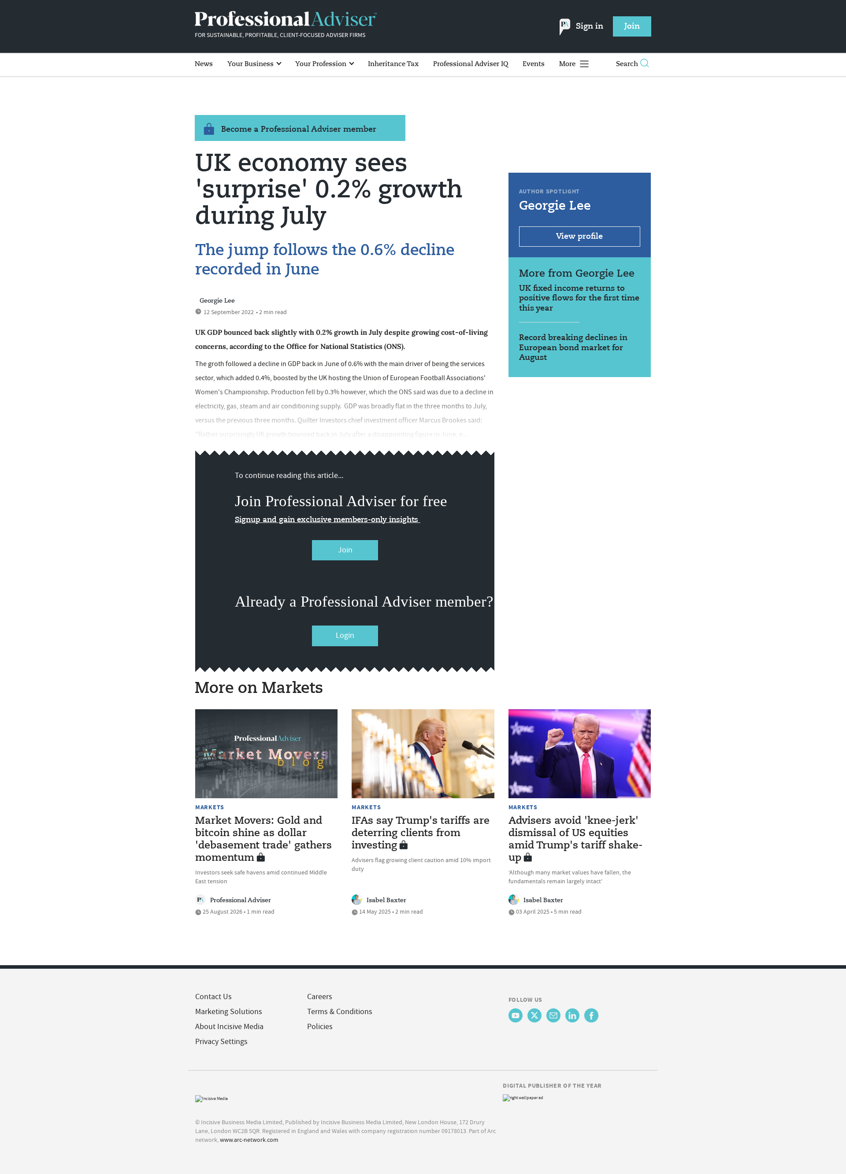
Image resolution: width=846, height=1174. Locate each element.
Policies (320, 1027)
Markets (209, 807)
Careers (319, 997)
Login (345, 635)
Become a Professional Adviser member (298, 129)
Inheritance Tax (393, 64)
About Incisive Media (229, 1027)
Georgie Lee (217, 301)
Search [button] (627, 64)
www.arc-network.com (249, 1140)
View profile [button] (579, 237)
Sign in (589, 26)
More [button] (568, 64)
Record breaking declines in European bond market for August (573, 348)
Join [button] (632, 26)
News (204, 64)
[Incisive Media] (211, 1097)
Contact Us (213, 997)
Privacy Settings (221, 1042)
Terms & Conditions (339, 1012)
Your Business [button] (251, 64)
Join (345, 550)
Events (534, 64)
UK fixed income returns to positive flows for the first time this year (579, 298)
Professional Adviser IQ (470, 64)
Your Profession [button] (321, 64)
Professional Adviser (240, 900)
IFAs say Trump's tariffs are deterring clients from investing (421, 833)
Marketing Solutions (228, 1012)
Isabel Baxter (386, 900)
